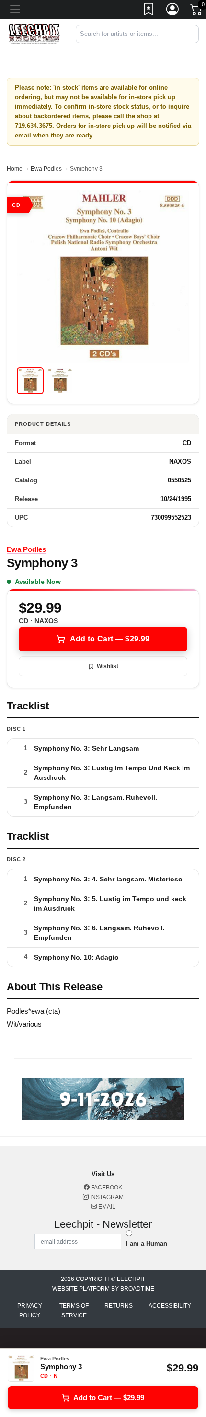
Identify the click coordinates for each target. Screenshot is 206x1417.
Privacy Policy (29, 1311)
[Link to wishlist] (149, 11)
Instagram (106, 1197)
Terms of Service (74, 1311)
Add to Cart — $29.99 (109, 639)
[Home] (34, 33)
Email (106, 1206)
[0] (197, 11)
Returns (118, 1306)
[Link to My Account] (173, 11)
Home (15, 168)
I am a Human (146, 1243)
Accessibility (170, 1306)
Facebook (106, 1187)
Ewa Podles (46, 168)
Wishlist (107, 666)
